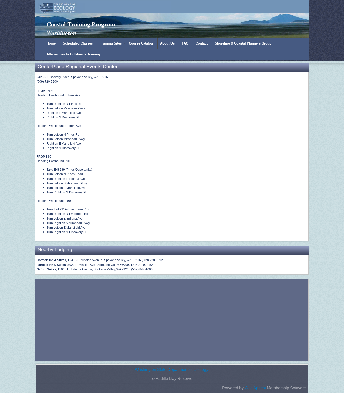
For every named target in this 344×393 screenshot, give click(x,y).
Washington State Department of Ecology (171, 369)
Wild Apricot (255, 388)
